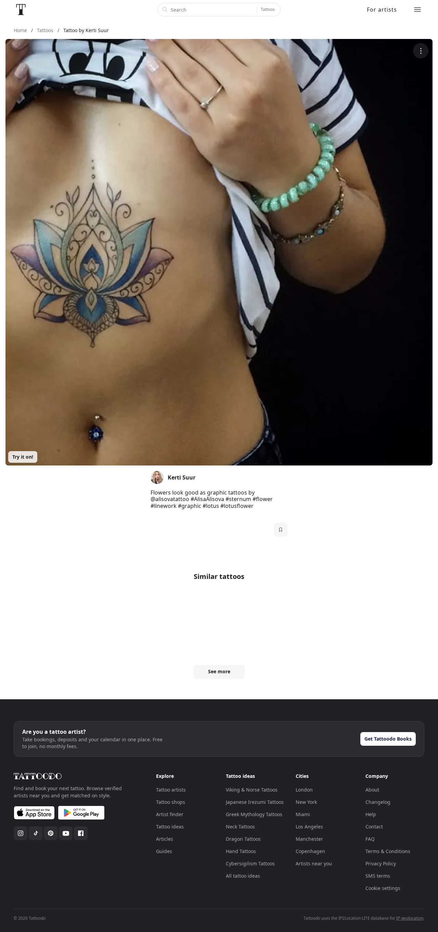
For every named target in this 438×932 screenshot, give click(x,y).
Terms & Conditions (387, 851)
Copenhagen (310, 851)
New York (306, 802)
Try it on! (22, 457)
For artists (382, 9)
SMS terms (377, 876)
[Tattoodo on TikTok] (35, 833)
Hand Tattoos (241, 851)
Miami (303, 814)
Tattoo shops (170, 802)
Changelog (377, 802)
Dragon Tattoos (243, 839)
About (372, 789)
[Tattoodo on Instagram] (20, 833)
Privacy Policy (380, 863)
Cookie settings (382, 888)
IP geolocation (409, 918)
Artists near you (314, 863)
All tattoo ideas (243, 876)
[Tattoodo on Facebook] (81, 833)
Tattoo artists (171, 789)
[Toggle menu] (417, 9)
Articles (164, 839)
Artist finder (169, 814)
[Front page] (21, 9)
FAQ (370, 839)
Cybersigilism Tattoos (250, 863)
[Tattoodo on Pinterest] (50, 833)
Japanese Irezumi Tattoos (255, 802)
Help (370, 814)
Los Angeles (309, 826)
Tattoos (268, 9)
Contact (374, 826)
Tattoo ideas (170, 826)
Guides (164, 851)
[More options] (420, 50)
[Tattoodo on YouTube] (66, 833)
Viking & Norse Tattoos (252, 789)
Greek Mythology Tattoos (254, 814)
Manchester (309, 839)
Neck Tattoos (240, 826)
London (304, 789)
